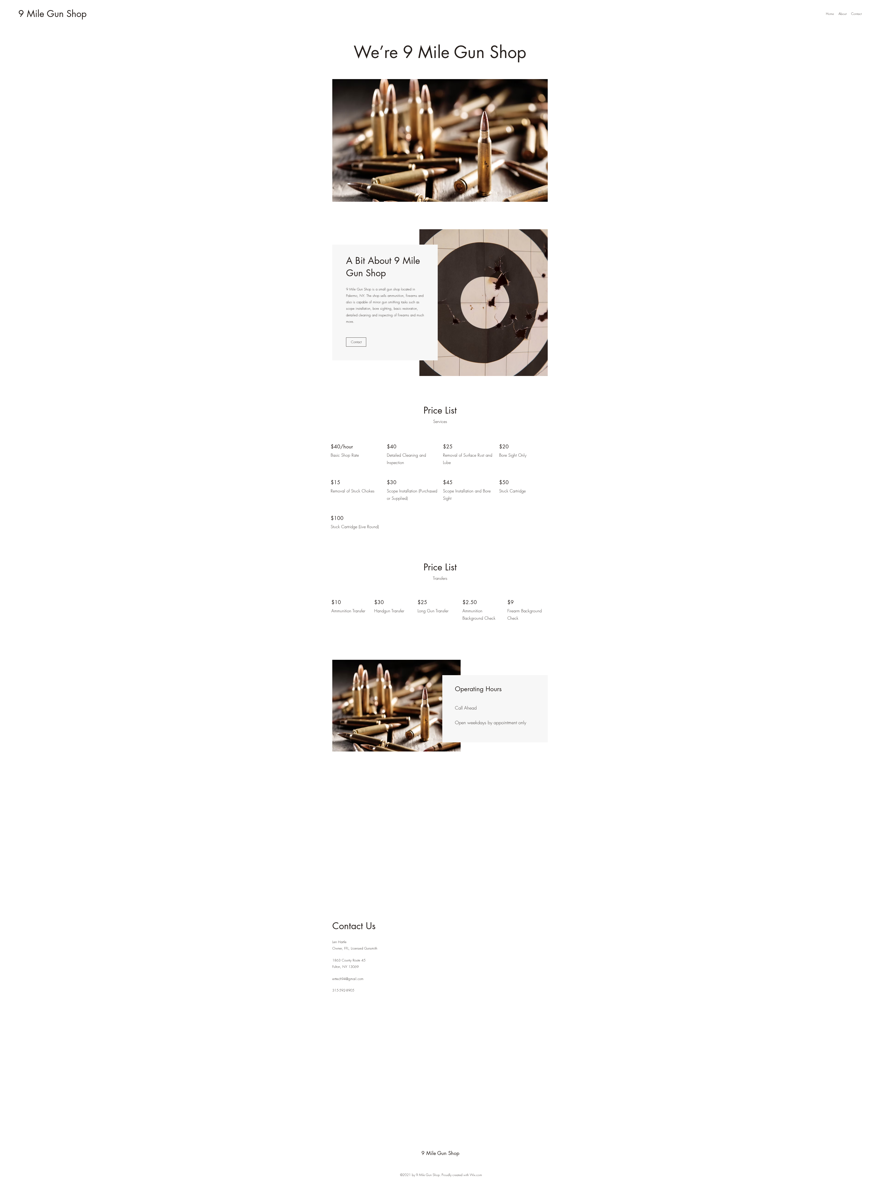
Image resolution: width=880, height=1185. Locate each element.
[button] (440, 140)
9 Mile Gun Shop (52, 14)
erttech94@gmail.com (347, 979)
